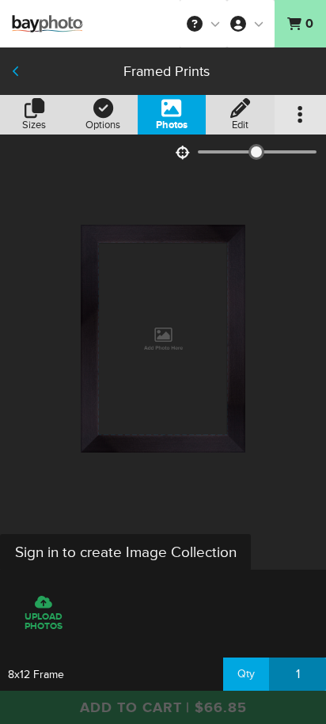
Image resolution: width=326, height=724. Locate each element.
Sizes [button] (34, 125)
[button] (203, 23)
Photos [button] (172, 125)
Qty (246, 673)
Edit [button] (240, 125)
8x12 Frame (36, 674)
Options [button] (102, 125)
